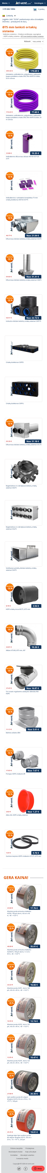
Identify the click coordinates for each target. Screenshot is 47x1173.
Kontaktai (13, 1155)
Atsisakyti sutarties (27, 1155)
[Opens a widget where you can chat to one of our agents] (38, 1169)
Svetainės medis (22, 1158)
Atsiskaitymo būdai (15, 1152)
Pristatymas (30, 1148)
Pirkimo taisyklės (16, 1148)
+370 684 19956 (8, 9)
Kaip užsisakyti (30, 1152)
